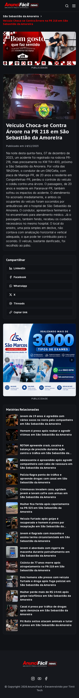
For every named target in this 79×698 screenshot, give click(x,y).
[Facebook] (46, 678)
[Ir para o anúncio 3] (41, 63)
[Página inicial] (39, 664)
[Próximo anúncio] (71, 48)
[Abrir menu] (74, 6)
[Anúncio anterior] (7, 48)
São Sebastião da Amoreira (21, 16)
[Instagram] (33, 678)
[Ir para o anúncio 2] (39, 63)
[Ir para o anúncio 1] (37, 63)
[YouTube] (39, 678)
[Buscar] (67, 6)
